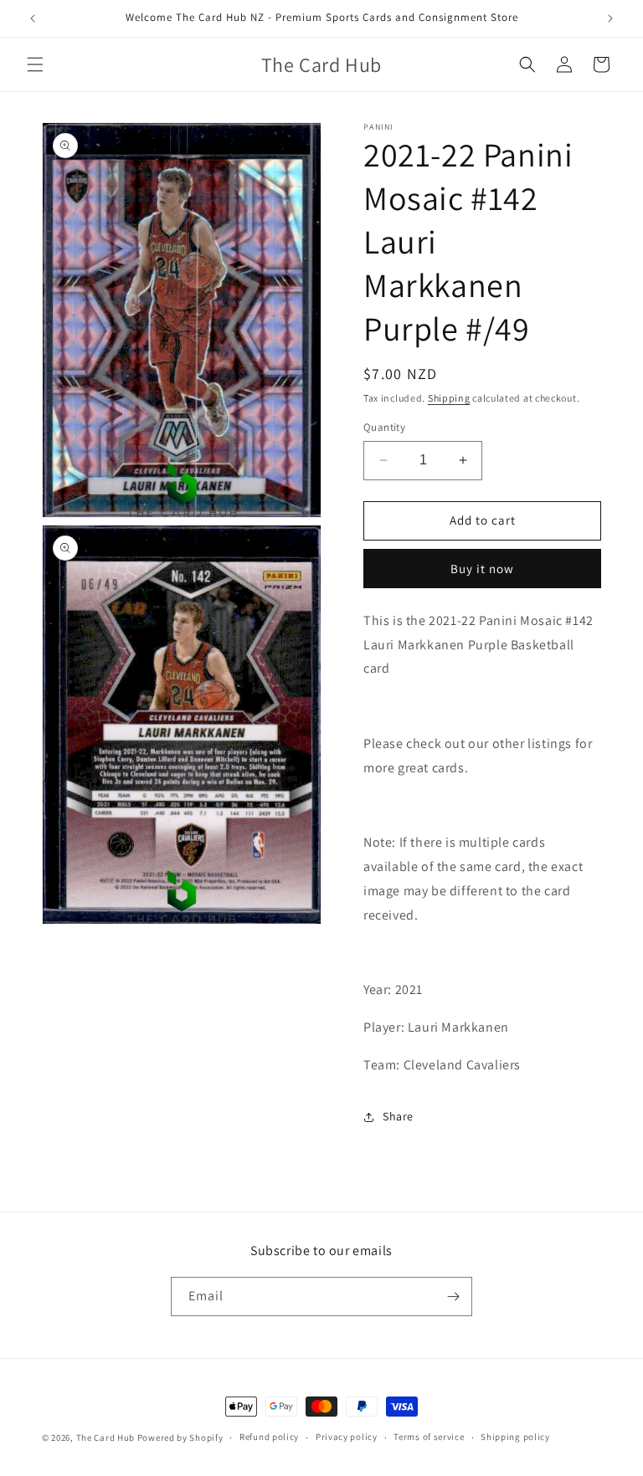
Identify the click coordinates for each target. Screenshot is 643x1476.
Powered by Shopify (180, 1437)
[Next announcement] (610, 18)
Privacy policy (347, 1437)
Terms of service (429, 1437)
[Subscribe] (453, 1296)
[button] (35, 64)
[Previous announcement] (32, 18)
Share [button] (398, 1116)
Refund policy (269, 1437)
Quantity (384, 427)
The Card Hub (105, 1437)
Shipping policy (515, 1437)
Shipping (449, 398)
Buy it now (482, 569)
